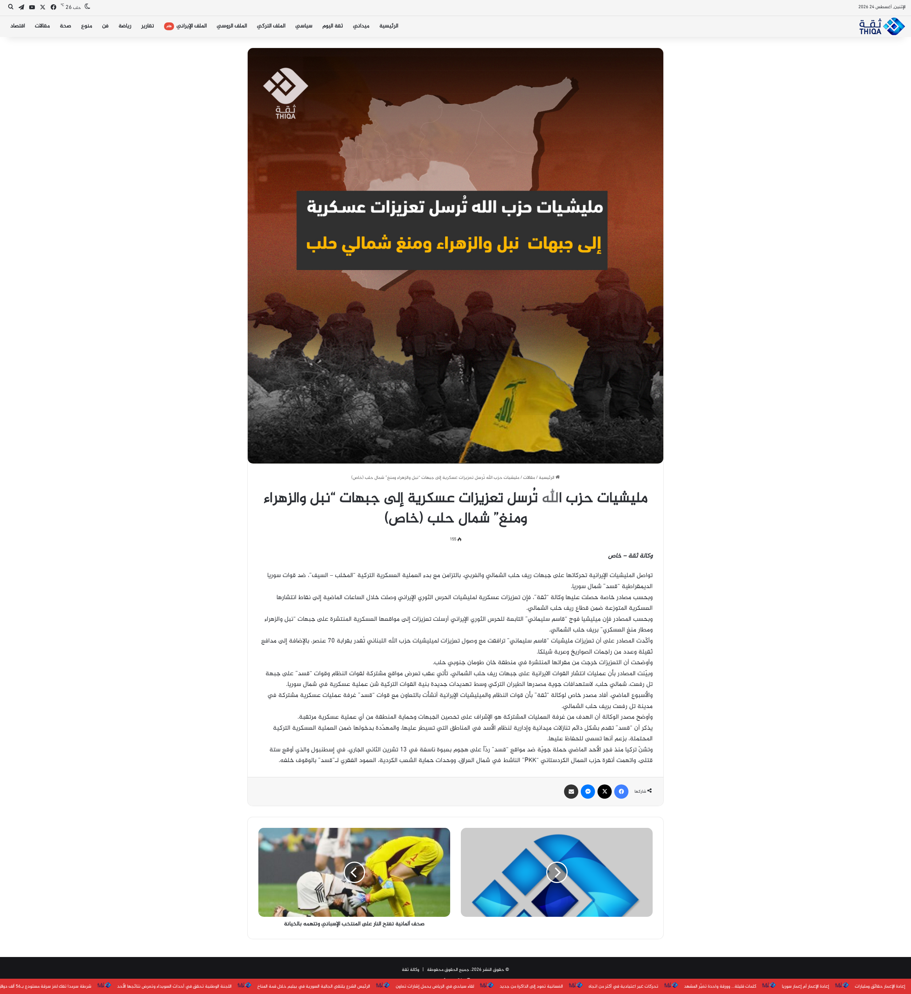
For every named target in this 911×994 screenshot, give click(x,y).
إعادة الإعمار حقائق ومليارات (880, 986)
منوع (86, 26)
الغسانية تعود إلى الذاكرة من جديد (531, 986)
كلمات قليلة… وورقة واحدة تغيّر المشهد (720, 986)
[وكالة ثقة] (882, 26)
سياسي (303, 26)
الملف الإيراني (187, 26)
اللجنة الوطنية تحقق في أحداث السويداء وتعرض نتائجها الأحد (174, 986)
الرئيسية (388, 26)
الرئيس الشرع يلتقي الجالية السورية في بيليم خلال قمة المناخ (313, 986)
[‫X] (604, 791)
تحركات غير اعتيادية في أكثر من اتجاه (623, 986)
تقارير (147, 26)
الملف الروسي (232, 26)
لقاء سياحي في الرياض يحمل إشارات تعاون (435, 986)
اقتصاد (17, 26)
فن (105, 26)
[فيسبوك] (621, 791)
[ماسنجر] (588, 791)
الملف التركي (271, 26)
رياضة (125, 26)
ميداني (361, 26)
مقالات (42, 26)
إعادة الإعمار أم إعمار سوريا (805, 986)
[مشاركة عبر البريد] (571, 791)
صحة (65, 26)
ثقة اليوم (332, 26)
